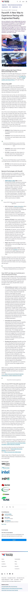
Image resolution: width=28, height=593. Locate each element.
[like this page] (6, 507)
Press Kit (16, 566)
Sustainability (17, 559)
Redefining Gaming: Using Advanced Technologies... (12, 588)
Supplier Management (6, 579)
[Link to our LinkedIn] (2, 573)
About (3, 559)
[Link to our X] (4, 573)
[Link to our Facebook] (7, 573)
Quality (12, 579)
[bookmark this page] (13, 506)
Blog (16, 561)
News (16, 563)
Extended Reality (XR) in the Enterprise (9, 586)
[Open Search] (17, 1)
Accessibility (16, 579)
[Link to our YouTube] (9, 573)
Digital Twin (4, 4)
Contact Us (17, 568)
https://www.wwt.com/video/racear (12, 451)
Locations (4, 563)
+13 (19, 7)
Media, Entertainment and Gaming (15, 4)
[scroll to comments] (9, 507)
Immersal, (15, 249)
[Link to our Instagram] (12, 573)
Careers (3, 561)
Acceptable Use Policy (12, 577)
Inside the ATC (5, 7)
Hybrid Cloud (15, 7)
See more (4, 524)
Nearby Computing (18, 206)
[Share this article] (2, 506)
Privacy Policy (4, 577)
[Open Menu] (26, 1)
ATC (10, 7)
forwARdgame (22, 76)
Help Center (4, 566)
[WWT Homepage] (5, 1)
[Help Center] (20, 1)
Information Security (20, 577)
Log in (23, 1)
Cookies (21, 579)
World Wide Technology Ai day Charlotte (10, 590)
